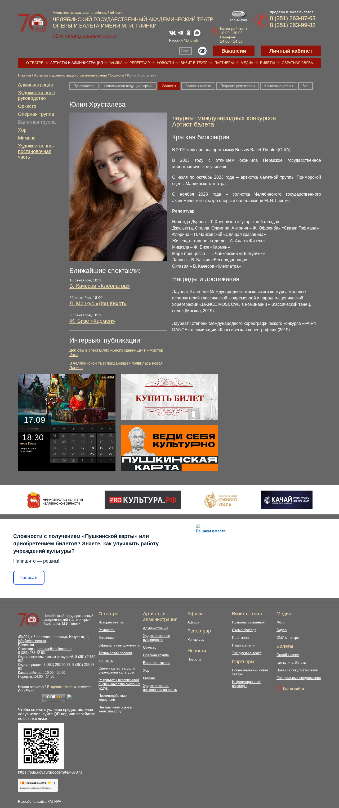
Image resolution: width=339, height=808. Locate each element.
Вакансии (233, 51)
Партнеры (224, 63)
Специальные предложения (298, 678)
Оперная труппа (36, 114)
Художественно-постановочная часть (36, 151)
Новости (165, 63)
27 (111, 454)
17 (82, 448)
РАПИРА (54, 801)
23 (73, 454)
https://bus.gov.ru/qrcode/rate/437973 (50, 772)
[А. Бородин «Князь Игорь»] (66, 399)
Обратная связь (297, 63)
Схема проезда (244, 630)
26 (101, 454)
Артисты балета (198, 86)
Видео (281, 630)
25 (92, 454)
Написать (29, 577)
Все (305, 86)
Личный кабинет (291, 51)
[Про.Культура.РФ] (143, 500)
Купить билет (170, 398)
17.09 (34, 420)
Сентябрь (33, 428)
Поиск (185, 51)
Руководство (84, 86)
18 (92, 448)
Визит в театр (194, 63)
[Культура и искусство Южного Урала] (221, 500)
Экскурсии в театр (246, 653)
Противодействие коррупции (113, 698)
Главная (24, 75)
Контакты (106, 661)
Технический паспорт (115, 653)
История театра (111, 622)
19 (101, 448)
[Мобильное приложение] (286, 500)
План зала (240, 638)
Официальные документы (119, 645)
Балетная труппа (93, 75)
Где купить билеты (291, 663)
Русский (176, 40)
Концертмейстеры (278, 86)
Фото (280, 622)
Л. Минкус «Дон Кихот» (98, 303)
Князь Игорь (28, 443)
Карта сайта (293, 688)
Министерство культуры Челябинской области (87, 13)
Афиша (116, 63)
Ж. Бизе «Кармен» (92, 321)
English (192, 40)
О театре (34, 63)
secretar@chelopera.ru (54, 649)
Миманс (26, 138)
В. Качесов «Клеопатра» (99, 286)
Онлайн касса (287, 655)
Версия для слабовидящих (202, 51)
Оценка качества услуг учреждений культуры (117, 670)
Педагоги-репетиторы (238, 86)
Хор (22, 130)
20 (111, 448)
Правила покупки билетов (297, 670)
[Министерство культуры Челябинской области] (54, 500)
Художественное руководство (36, 95)
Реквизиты (107, 630)
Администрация (35, 84)
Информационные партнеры (246, 684)
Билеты (267, 63)
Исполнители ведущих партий (128, 86)
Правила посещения (248, 622)
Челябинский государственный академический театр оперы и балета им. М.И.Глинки (68, 620)
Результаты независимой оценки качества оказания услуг (119, 684)
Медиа (247, 63)
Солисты (117, 75)
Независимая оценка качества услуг (115, 709)
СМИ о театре (287, 638)
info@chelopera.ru (32, 641)
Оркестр (27, 106)
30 (73, 460)
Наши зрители (243, 645)
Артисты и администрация (76, 63)
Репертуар (140, 63)
